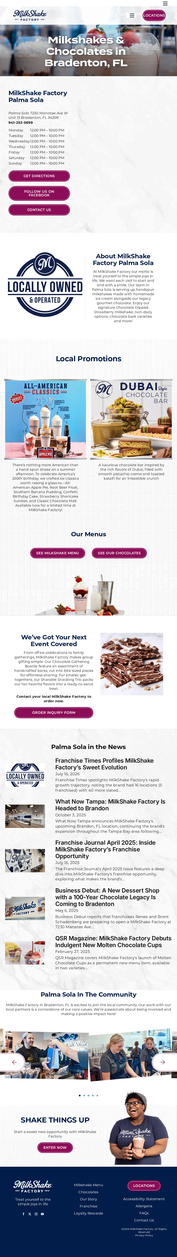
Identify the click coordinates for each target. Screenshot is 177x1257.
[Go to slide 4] (93, 1095)
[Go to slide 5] (97, 1095)
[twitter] (29, 1214)
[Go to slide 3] (88, 1095)
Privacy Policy (144, 1235)
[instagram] (36, 1214)
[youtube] (42, 1214)
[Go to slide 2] (84, 1095)
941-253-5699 (20, 123)
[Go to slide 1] (80, 1095)
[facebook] (23, 1214)
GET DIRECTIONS (39, 176)
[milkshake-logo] (30, 11)
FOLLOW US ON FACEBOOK (39, 193)
